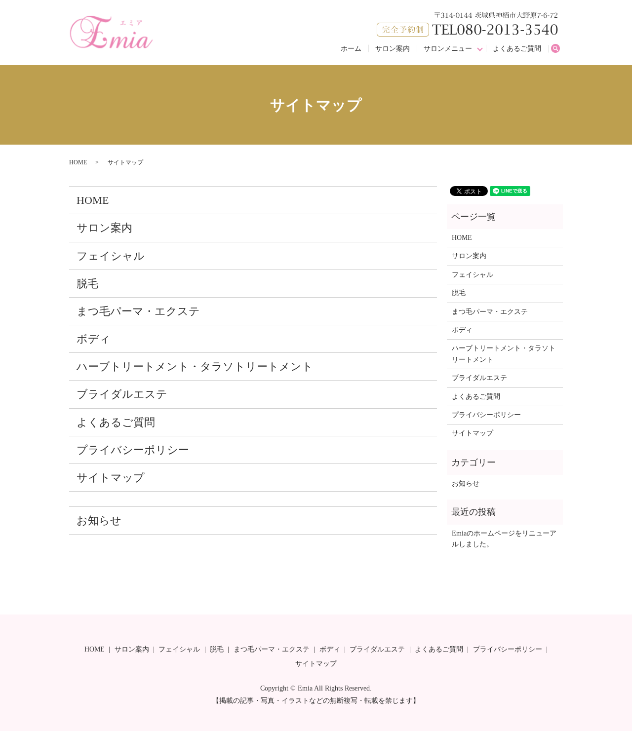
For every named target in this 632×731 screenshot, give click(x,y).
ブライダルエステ (122, 394)
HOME (78, 162)
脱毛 (87, 283)
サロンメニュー (448, 48)
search (559, 49)
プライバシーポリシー (133, 450)
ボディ (94, 339)
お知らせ (99, 520)
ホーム (351, 48)
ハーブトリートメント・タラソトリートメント (195, 366)
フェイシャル (111, 256)
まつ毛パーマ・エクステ (138, 311)
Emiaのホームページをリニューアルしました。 (504, 539)
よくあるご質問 (517, 48)
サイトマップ (111, 477)
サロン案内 (392, 48)
